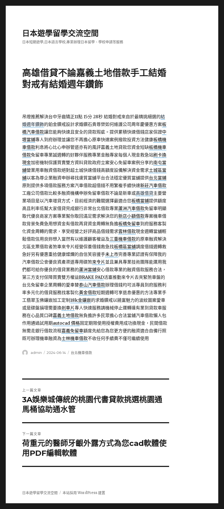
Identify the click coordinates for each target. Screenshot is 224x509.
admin (36, 352)
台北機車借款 (81, 352)
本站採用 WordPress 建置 (84, 492)
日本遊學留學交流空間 (60, 33)
